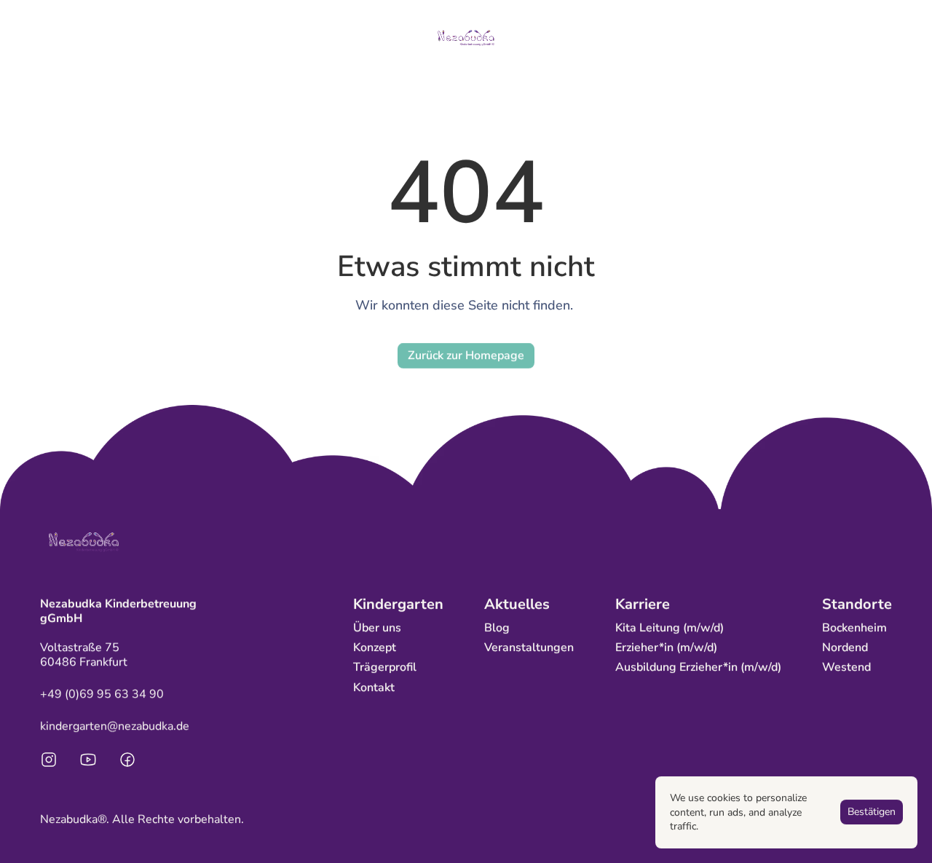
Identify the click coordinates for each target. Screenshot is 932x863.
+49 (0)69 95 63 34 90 (102, 694)
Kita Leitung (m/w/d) (669, 628)
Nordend (845, 647)
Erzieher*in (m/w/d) (666, 647)
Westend (846, 667)
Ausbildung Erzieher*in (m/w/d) (698, 667)
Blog (497, 628)
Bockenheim (854, 628)
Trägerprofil (384, 667)
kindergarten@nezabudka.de (114, 726)
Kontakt (374, 687)
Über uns (377, 628)
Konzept (374, 647)
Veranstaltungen (529, 647)
